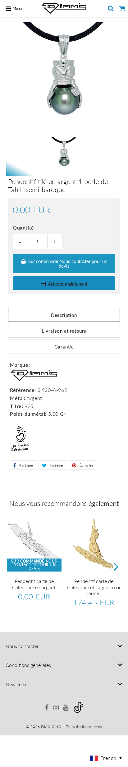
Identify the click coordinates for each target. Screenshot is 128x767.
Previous (11, 566)
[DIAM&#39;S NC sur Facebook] (47, 708)
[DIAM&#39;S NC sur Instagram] (57, 708)
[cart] (122, 8)
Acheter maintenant (67, 284)
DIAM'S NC (51, 726)
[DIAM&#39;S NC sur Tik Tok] (78, 711)
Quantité (23, 227)
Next (116, 566)
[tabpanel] (64, 154)
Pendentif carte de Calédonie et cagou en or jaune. (94, 587)
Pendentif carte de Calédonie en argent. (34, 584)
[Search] (110, 8)
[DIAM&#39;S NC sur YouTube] (66, 708)
